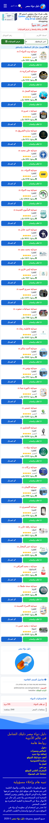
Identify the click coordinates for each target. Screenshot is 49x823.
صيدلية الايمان (29, 487)
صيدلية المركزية (28, 71)
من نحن (42, 767)
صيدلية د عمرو (29, 111)
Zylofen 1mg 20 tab (27, 17)
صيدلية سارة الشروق (26, 130)
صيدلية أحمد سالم (27, 348)
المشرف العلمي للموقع (35, 770)
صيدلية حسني (29, 408)
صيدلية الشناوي (28, 428)
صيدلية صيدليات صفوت (25, 309)
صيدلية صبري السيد (27, 289)
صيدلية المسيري (28, 507)
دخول (43, 747)
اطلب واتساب (34, 65)
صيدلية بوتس (30, 368)
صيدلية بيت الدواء (28, 190)
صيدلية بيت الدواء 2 (27, 51)
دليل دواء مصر (18, 818)
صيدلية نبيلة (30, 447)
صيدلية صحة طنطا (27, 586)
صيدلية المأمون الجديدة (25, 210)
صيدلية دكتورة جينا (27, 388)
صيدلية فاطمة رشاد (27, 329)
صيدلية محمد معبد (27, 249)
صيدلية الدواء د (29, 170)
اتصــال (10, 65)
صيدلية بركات (29, 467)
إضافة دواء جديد (39, 754)
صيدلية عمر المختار (27, 546)
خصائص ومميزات (38, 751)
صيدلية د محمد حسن (26, 626)
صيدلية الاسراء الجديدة (25, 606)
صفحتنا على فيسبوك (37, 774)
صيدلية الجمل (29, 91)
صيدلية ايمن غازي (28, 269)
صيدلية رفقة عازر (27, 527)
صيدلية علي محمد (27, 150)
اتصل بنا (42, 764)
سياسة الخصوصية (38, 760)
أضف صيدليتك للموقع (36, 757)
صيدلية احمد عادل (27, 229)
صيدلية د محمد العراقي (25, 566)
